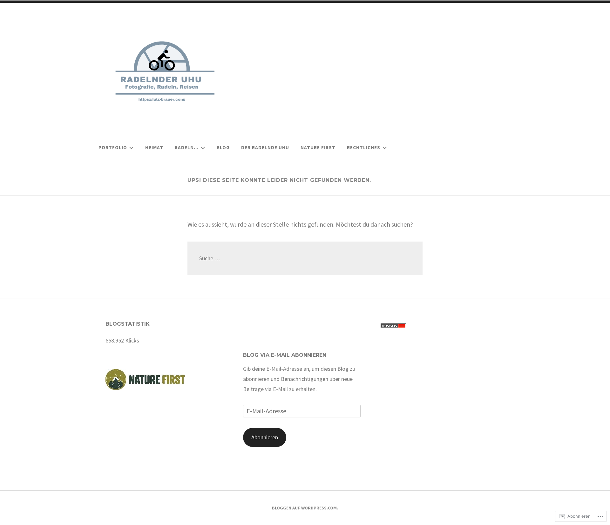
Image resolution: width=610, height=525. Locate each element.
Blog (223, 147)
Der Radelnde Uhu (265, 147)
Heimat (154, 147)
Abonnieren (264, 437)
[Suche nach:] (305, 258)
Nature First (318, 147)
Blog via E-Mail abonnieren (284, 355)
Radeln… (187, 147)
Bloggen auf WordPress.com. (305, 508)
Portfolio (112, 147)
